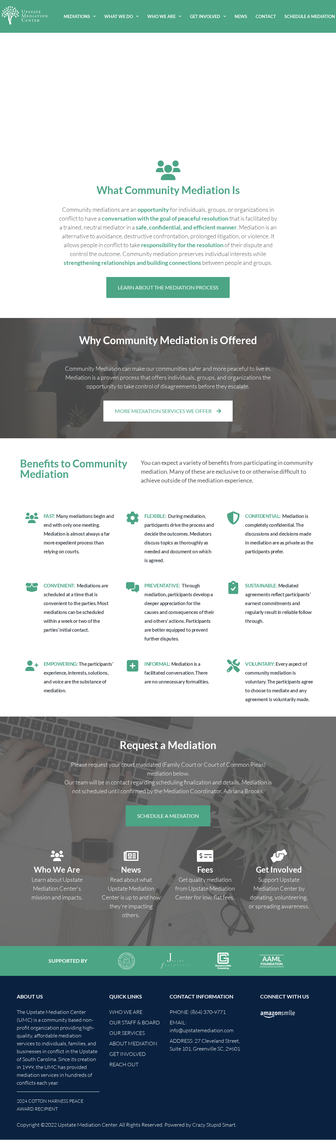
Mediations (77, 16)
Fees (205, 869)
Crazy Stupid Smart (214, 1124)
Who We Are (161, 16)
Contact (266, 16)
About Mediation (133, 1043)
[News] (130, 855)
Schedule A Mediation (309, 16)
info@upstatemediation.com (202, 1030)
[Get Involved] (278, 855)
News (241, 16)
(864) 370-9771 (208, 1012)
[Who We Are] (57, 855)
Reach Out (123, 1064)
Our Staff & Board (134, 1022)
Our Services (127, 1033)
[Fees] (205, 855)
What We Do (118, 16)
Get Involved (205, 16)
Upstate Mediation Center (87, 1124)
